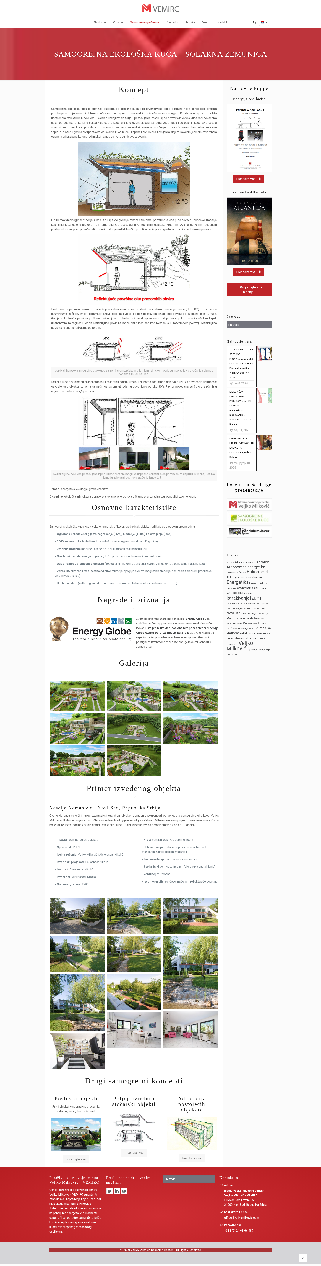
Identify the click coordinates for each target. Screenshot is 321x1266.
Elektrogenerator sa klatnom (244, 577)
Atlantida (262, 562)
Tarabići (252, 638)
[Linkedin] (117, 1191)
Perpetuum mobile (234, 623)
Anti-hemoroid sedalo (244, 562)
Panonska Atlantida (242, 618)
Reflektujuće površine (253, 633)
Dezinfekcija (232, 573)
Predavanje (243, 628)
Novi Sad (233, 613)
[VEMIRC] (160, 8)
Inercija (237, 593)
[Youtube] (124, 1191)
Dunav (242, 572)
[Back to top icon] (303, 1258)
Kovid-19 (241, 603)
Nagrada (241, 608)
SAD (269, 633)
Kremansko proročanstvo (257, 603)
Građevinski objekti (248, 587)
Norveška (261, 608)
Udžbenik (261, 638)
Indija (229, 593)
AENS (229, 562)
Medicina (231, 608)
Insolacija (247, 593)
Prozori (252, 628)
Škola (229, 655)
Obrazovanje (262, 613)
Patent (260, 618)
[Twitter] (109, 1191)
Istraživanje (238, 598)
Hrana (264, 588)
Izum (255, 598)
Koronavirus (232, 603)
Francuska (254, 583)
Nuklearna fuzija (248, 613)
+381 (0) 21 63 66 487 (238, 1230)
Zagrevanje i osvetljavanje (258, 650)
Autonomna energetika (246, 567)
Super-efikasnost (237, 638)
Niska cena (251, 608)
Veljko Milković (240, 646)
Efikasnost (257, 572)
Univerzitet (232, 644)
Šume (234, 655)
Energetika (238, 582)
